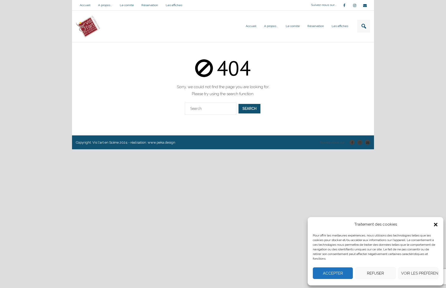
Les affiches (174, 5)
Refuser (375, 273)
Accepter (333, 273)
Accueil (85, 5)
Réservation (149, 5)
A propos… (105, 5)
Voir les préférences (419, 273)
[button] (435, 224)
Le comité (127, 5)
